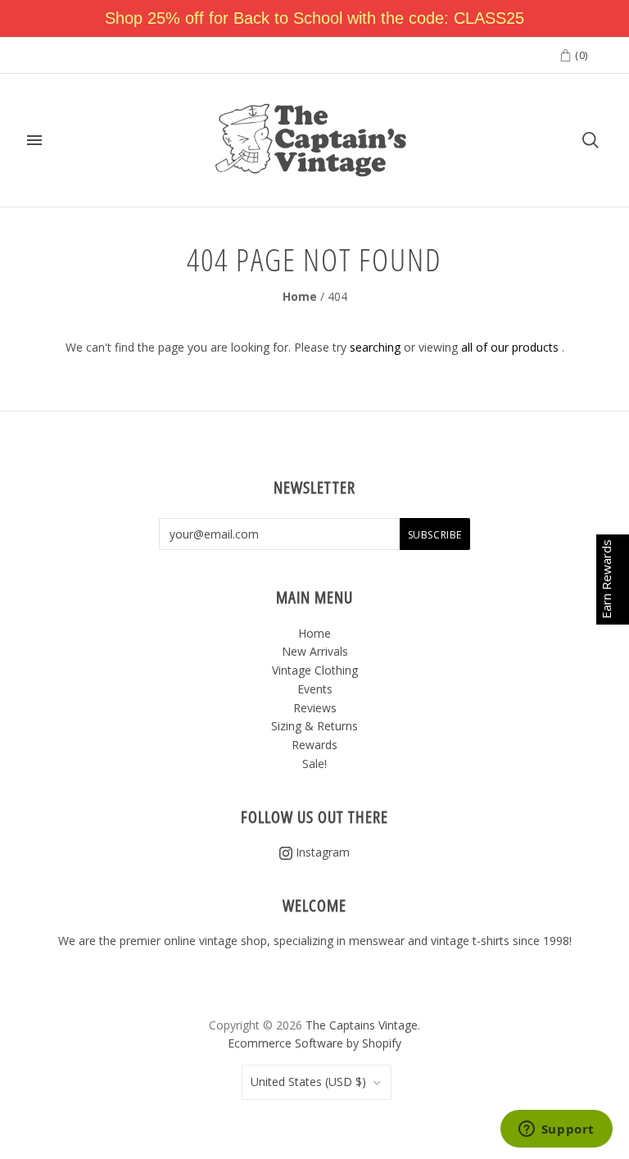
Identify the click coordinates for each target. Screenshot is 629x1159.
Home (300, 296)
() (580, 55)
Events (315, 689)
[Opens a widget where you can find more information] (556, 1130)
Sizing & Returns (314, 726)
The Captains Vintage (361, 1025)
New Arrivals (315, 651)
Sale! (314, 763)
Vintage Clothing (315, 670)
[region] (314, 18)
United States (308, 1081)
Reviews (315, 708)
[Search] (590, 140)
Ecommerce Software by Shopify (314, 1043)
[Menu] (34, 140)
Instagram (321, 852)
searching (375, 347)
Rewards (314, 744)
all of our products (510, 347)
